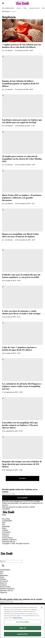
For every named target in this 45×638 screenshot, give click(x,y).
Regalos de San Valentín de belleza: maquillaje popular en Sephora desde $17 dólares (20, 83)
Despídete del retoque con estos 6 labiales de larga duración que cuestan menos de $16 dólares (22, 464)
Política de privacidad (10, 503)
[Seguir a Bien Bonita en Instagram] (12, 594)
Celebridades (8, 8)
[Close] (41, 607)
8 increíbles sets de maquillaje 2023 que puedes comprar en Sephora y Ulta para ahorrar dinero (20, 425)
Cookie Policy (17, 618)
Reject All (22, 628)
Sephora (13, 11)
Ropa (4, 528)
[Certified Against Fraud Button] (9, 545)
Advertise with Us (8, 541)
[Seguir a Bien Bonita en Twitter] (7, 594)
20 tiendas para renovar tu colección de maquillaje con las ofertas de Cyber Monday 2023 (22, 158)
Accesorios (6, 532)
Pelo (19, 8)
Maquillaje (34, 8)
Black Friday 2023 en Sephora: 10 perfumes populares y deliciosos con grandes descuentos (21, 197)
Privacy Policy (7, 538)
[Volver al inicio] (6, 552)
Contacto (5, 536)
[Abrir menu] (3, 3)
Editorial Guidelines (9, 540)
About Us (5, 534)
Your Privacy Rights (22, 622)
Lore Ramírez (9, 50)
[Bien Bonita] (22, 3)
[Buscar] (3, 566)
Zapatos (5, 530)
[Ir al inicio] (22, 512)
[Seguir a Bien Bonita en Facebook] (2, 594)
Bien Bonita (5, 11)
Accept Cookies (22, 634)
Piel (25, 8)
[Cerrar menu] (2, 557)
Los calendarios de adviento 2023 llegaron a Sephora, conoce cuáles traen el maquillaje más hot (21, 386)
